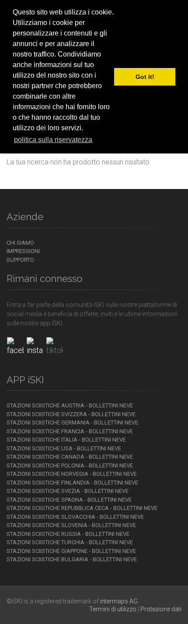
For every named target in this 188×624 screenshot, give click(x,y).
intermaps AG (119, 601)
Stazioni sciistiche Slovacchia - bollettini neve (75, 516)
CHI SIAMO (20, 242)
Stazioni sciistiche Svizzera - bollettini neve (71, 414)
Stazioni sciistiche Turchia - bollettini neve (70, 542)
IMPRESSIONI (23, 251)
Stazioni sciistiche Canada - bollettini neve (70, 456)
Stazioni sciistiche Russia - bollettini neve (68, 534)
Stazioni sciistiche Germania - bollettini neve (72, 422)
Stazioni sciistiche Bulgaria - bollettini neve (72, 559)
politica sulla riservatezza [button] (53, 139)
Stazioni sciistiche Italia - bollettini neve (66, 439)
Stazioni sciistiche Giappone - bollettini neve (71, 551)
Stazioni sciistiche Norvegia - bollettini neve (72, 474)
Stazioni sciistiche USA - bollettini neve (64, 448)
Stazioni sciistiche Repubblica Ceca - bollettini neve (82, 508)
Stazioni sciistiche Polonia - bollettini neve (70, 465)
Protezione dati (160, 609)
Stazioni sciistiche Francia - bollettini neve (70, 431)
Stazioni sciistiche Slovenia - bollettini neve (71, 525)
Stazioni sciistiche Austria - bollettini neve (70, 405)
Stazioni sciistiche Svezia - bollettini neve (68, 491)
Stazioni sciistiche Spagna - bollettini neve (69, 499)
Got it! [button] (145, 76)
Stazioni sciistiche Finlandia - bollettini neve (72, 482)
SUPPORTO (20, 260)
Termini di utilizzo (112, 609)
